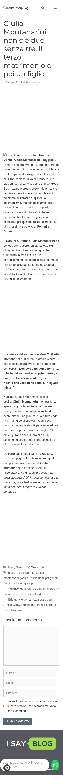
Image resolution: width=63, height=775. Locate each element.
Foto (11, 567)
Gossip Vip (38, 567)
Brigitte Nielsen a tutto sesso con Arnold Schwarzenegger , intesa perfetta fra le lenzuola (30, 605)
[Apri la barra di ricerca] (43, 8)
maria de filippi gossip (44, 578)
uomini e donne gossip (18, 583)
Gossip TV (22, 567)
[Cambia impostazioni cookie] (7, 767)
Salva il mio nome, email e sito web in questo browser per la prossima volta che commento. (32, 706)
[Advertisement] (31, 118)
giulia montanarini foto (22, 572)
